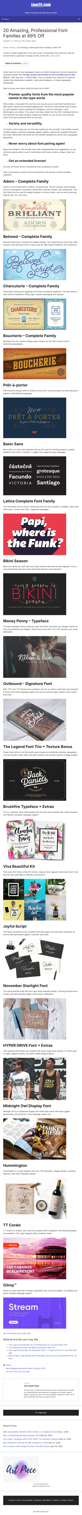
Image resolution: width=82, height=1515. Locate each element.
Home (5, 47)
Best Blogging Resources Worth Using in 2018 (25, 1368)
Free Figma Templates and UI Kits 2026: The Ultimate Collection (31, 1439)
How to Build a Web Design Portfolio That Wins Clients (26, 1446)
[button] (79, 19)
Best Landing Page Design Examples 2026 (21, 1435)
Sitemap (37, 1500)
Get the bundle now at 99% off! (17, 1333)
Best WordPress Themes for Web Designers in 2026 (25, 1443)
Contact (63, 1500)
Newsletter (47, 1500)
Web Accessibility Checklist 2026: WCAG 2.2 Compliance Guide (30, 1432)
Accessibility (28, 1500)
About (70, 1500)
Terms (18, 1500)
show (25, 63)
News (12, 47)
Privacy (12, 1500)
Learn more (55, 56)
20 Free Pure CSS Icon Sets (18, 1372)
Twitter (56, 1500)
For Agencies (41, 1413)
